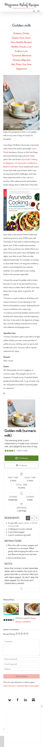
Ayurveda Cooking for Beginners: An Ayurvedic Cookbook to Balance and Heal (20, 163)
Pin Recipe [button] (23, 465)
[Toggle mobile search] (34, 11)
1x (28, 518)
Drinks (26, 33)
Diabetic (17, 33)
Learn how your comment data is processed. (21, 686)
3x (36, 518)
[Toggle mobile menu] (38, 11)
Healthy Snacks (18, 46)
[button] (6, 450)
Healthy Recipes (24, 42)
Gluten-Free (18, 37)
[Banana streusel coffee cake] (32, 604)
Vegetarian (21, 68)
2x (32, 518)
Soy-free (26, 64)
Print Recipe (23, 458)
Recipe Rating (9, 634)
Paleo (19, 64)
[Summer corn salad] (11, 604)
